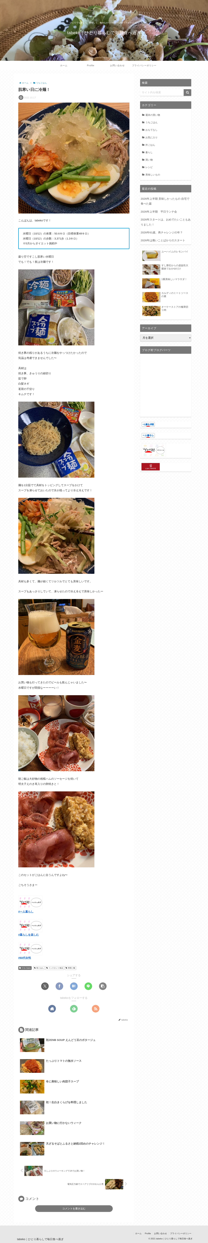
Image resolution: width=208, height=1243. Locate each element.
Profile (148, 1233)
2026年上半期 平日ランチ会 (159, 211)
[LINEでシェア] (88, 986)
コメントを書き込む (74, 1208)
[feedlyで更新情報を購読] (74, 1008)
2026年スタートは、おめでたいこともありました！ (166, 222)
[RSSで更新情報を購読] (95, 1008)
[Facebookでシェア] (59, 986)
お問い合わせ (160, 1233)
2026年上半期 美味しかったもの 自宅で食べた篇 (165, 201)
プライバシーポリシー (180, 1233)
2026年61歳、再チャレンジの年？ (162, 232)
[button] (103, 986)
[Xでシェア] (45, 986)
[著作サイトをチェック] (52, 1008)
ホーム (138, 1233)
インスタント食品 (55, 968)
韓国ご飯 (71, 968)
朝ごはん (40, 968)
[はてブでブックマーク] (74, 986)
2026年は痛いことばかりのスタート (163, 240)
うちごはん (26, 968)
